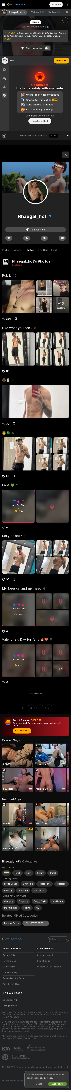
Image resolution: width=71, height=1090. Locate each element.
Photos (54, 12)
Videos (37, 12)
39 (7, 423)
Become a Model (44, 955)
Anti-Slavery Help (11, 984)
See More (34, 694)
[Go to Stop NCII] (21, 1057)
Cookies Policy (10, 972)
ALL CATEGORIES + (36, 923)
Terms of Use (9, 961)
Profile (5, 250)
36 (7, 371)
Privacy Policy (10, 955)
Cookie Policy (46, 1078)
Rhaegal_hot (10, 861)
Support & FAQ (10, 1000)
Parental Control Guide (13, 978)
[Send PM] (62, 238)
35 (7, 579)
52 (7, 476)
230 (8, 318)
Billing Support (10, 1006)
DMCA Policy (9, 967)
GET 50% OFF (22, 731)
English (55, 939)
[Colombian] (6, 873)
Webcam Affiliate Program (48, 967)
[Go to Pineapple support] (5, 1057)
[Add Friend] (44, 238)
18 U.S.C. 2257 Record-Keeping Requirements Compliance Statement (35, 1067)
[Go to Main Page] (21, 4)
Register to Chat (40, 121)
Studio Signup (43, 961)
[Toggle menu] (3, 4)
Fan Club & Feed (47, 250)
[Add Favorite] (5, 60)
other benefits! (46, 115)
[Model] (65, 155)
